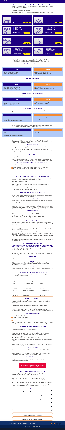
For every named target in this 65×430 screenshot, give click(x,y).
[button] (63, 425)
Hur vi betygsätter (14, 423)
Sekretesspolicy (32, 423)
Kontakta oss (20, 423)
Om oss (8, 423)
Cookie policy (25, 423)
